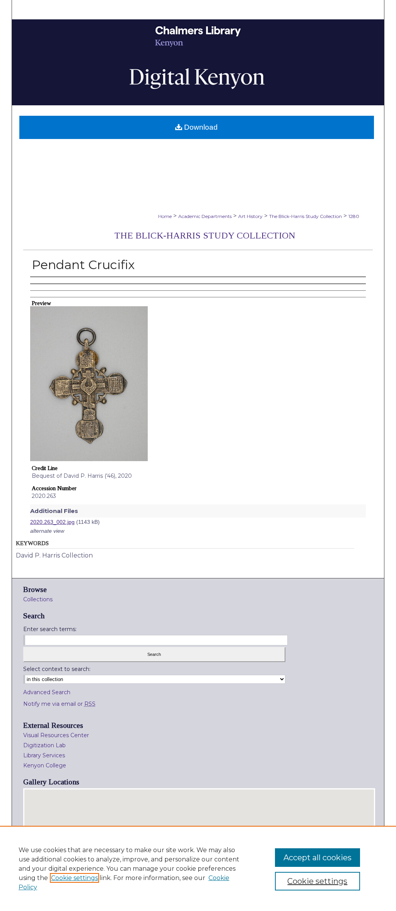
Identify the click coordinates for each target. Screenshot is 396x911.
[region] (198, 868)
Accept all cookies (317, 857)
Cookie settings (74, 878)
